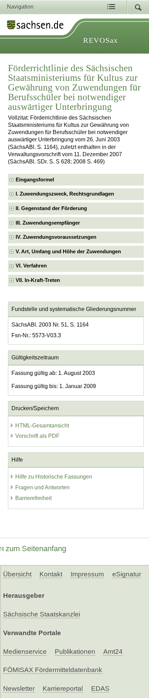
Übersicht (17, 574)
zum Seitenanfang (36, 548)
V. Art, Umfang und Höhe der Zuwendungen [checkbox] (68, 251)
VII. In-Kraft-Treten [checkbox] (38, 280)
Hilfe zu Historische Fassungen (53, 477)
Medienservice (25, 651)
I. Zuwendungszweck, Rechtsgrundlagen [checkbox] (65, 194)
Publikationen (75, 651)
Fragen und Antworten (42, 487)
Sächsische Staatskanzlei (41, 614)
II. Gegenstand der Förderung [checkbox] (51, 208)
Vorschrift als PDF (37, 436)
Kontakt (51, 574)
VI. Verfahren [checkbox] (31, 265)
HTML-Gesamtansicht (42, 425)
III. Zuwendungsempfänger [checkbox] (48, 223)
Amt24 (113, 651)
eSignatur (126, 574)
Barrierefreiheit (33, 498)
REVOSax (100, 40)
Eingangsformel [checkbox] (35, 179)
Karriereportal (63, 688)
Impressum (87, 574)
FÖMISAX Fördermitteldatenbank (52, 669)
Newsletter (19, 688)
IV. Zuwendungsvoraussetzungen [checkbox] (56, 237)
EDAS (100, 688)
